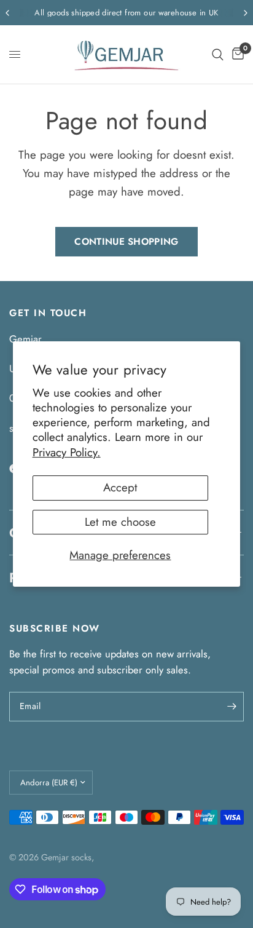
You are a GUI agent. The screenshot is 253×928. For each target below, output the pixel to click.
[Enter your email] (231, 706)
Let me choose (120, 522)
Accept (120, 487)
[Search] (218, 54)
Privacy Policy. (67, 452)
